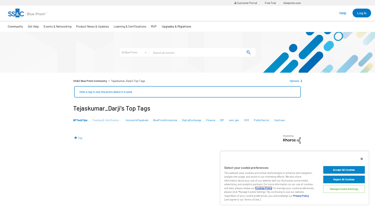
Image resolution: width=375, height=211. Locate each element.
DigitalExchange (191, 120)
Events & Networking (57, 26)
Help (342, 13)
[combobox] (202, 52)
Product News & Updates (92, 26)
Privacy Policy (301, 195)
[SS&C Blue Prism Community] (27, 13)
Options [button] (294, 80)
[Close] (361, 159)
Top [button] (80, 137)
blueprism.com (292, 2)
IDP (222, 120)
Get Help (33, 26)
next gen (234, 120)
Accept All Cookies (344, 169)
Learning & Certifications (130, 26)
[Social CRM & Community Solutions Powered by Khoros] (292, 139)
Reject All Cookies (343, 179)
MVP (154, 26)
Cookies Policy (263, 188)
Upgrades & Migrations (176, 26)
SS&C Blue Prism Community (90, 80)
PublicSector (261, 120)
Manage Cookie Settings (344, 188)
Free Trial (270, 2)
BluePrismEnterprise (165, 120)
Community (15, 26)
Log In (361, 13)
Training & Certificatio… (106, 120)
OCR (246, 120)
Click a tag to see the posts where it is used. (106, 91)
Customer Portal (247, 2)
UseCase (279, 120)
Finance (210, 120)
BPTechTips (80, 120)
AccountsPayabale (137, 120)
